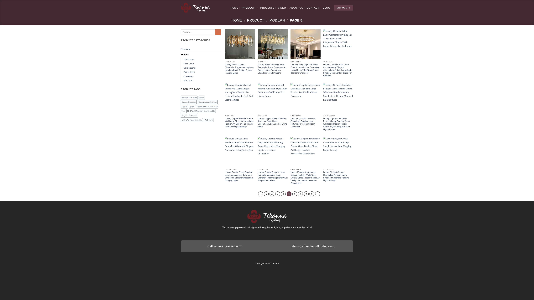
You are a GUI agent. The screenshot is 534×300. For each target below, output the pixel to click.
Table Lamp (188, 59)
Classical (185, 49)
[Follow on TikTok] (263, 234)
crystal (184, 106)
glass (192, 106)
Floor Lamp (188, 63)
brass (201, 97)
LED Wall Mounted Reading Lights (201, 111)
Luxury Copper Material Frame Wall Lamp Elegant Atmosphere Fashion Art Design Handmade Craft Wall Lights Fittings (239, 122)
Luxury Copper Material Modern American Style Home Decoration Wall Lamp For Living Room (272, 122)
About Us (296, 7)
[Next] (317, 193)
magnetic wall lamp (189, 115)
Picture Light (189, 72)
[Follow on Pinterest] (270, 234)
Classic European (189, 102)
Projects (267, 7)
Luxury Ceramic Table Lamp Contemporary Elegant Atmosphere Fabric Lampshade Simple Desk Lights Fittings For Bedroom (337, 70)
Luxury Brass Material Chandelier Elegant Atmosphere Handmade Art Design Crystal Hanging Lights (239, 68)
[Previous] (260, 193)
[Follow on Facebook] (256, 234)
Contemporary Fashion (208, 102)
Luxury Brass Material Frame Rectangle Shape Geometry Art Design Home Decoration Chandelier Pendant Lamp (272, 68)
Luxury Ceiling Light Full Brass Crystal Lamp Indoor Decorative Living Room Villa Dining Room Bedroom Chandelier (305, 68)
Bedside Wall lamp (189, 97)
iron (183, 111)
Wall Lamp (188, 80)
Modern (277, 20)
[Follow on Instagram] (260, 234)
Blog (326, 7)
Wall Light (209, 120)
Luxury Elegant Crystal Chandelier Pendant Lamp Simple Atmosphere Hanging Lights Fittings (336, 176)
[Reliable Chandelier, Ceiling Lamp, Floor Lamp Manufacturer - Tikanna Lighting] (195, 8)
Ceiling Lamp (189, 68)
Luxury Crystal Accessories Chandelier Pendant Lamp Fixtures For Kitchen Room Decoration (303, 122)
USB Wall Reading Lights (192, 120)
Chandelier (188, 76)
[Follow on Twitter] (267, 234)
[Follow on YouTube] (278, 234)
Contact (313, 7)
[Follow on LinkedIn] (274, 234)
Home (234, 7)
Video (282, 7)
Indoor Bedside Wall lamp (207, 106)
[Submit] (218, 32)
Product (248, 7)
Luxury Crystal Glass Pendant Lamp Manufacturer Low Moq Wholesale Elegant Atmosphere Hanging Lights (239, 176)
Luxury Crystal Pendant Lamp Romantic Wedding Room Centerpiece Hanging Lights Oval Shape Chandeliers (273, 176)
